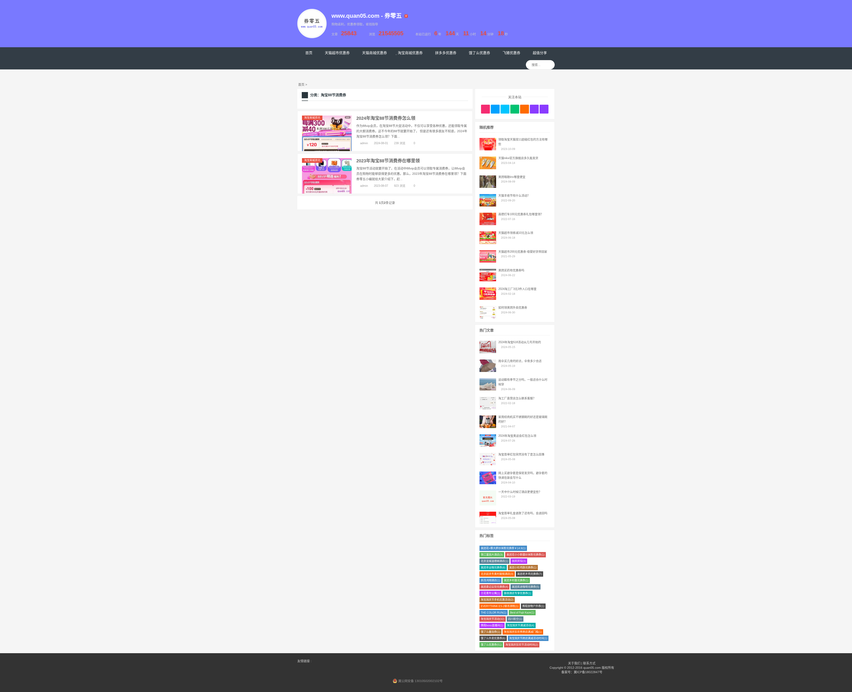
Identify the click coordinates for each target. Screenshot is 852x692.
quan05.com (592, 667)
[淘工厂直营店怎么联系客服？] (487, 408)
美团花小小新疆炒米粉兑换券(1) (525, 554)
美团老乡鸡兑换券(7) (529, 574)
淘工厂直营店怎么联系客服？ (517, 398)
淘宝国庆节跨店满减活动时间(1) (528, 638)
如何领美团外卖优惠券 (512, 307)
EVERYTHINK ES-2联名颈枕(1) (500, 606)
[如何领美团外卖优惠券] (487, 317)
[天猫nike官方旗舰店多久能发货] (487, 168)
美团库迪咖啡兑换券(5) (525, 586)
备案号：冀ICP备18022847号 (581, 672)
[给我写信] (524, 109)
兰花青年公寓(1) (490, 593)
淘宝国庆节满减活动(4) (520, 625)
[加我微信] (514, 109)
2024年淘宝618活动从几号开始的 (519, 342)
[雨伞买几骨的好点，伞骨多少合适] (487, 371)
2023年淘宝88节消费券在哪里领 (388, 160)
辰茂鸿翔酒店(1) (490, 580)
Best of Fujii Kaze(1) (522, 612)
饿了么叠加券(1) (490, 631)
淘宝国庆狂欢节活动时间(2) (521, 644)
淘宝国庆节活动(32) (492, 619)
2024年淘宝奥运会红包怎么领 (517, 435)
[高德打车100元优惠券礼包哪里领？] (487, 224)
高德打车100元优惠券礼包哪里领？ (520, 214)
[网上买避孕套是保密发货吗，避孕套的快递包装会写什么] (487, 483)
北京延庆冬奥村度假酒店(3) (497, 574)
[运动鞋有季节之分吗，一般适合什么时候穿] (487, 389)
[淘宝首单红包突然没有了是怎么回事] (487, 464)
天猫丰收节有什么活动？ (514, 195)
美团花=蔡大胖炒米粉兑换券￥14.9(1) (503, 548)
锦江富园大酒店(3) (492, 554)
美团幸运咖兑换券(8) (493, 567)
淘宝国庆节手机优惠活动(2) (497, 599)
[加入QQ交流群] (534, 109)
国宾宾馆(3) (519, 561)
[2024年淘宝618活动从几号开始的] (487, 352)
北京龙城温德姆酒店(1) (494, 561)
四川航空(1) (515, 619)
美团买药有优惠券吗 (511, 270)
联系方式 (589, 663)
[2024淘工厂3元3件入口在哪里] (487, 299)
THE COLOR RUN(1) (493, 612)
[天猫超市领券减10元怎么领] (487, 243)
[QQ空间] (544, 109)
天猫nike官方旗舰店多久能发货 (518, 158)
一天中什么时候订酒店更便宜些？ (520, 491)
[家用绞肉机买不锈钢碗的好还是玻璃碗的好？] (487, 427)
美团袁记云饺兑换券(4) (494, 586)
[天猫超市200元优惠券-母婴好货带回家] (487, 261)
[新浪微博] (485, 109)
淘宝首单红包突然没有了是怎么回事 (521, 454)
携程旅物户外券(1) (533, 606)
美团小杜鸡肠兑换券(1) (522, 567)
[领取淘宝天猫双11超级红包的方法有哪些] (487, 149)
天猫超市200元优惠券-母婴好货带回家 (522, 251)
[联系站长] (505, 109)
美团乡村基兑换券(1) (516, 580)
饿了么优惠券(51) (491, 644)
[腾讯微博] (495, 109)
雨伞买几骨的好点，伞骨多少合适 (520, 361)
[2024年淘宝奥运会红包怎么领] (487, 445)
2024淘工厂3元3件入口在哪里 (517, 289)
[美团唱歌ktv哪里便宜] (487, 187)
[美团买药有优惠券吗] (487, 280)
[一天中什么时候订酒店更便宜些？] (487, 504)
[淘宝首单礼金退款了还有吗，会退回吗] (487, 523)
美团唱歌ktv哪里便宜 (511, 177)
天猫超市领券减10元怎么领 (515, 232)
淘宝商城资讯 (312, 117)
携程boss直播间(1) (492, 625)
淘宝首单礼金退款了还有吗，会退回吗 (522, 513)
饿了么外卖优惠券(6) (493, 638)
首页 (301, 84)
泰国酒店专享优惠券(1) (517, 593)
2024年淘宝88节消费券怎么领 (385, 118)
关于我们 (574, 663)
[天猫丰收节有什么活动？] (487, 205)
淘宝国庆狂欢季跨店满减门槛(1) (523, 631)
